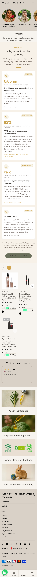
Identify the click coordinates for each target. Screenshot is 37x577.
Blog (20, 553)
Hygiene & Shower (8, 534)
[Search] (28, 3)
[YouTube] (25, 544)
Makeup (4, 518)
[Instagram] (16, 544)
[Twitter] (2, 544)
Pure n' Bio (10, 566)
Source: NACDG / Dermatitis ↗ (13, 202)
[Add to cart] (15, 331)
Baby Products (7, 531)
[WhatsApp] (5, 572)
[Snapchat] (20, 544)
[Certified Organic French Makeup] (9, 16)
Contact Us (13, 553)
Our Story (5, 553)
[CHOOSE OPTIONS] (15, 286)
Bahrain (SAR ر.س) (19, 548)
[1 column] (4, 268)
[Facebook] (7, 544)
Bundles (4, 537)
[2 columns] (9, 268)
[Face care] (24, 16)
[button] (33, 3)
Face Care (5, 522)
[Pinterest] (11, 544)
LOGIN (4, 556)
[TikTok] (29, 544)
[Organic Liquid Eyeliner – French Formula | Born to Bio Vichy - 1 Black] (3, 311)
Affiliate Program (29, 553)
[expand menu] (3, 3)
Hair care (5, 528)
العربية (7, 3)
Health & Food (7, 525)
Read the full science (18, 256)
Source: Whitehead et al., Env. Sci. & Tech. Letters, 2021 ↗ (16, 156)
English (4, 548)
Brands (4, 515)
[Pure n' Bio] (18, 3)
